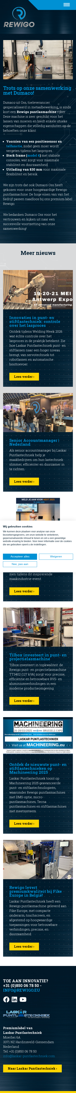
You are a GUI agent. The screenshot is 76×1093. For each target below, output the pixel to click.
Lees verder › (24, 377)
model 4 (33, 155)
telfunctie (14, 146)
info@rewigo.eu (21, 990)
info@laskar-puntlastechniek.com (29, 1056)
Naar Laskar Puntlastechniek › (32, 1068)
